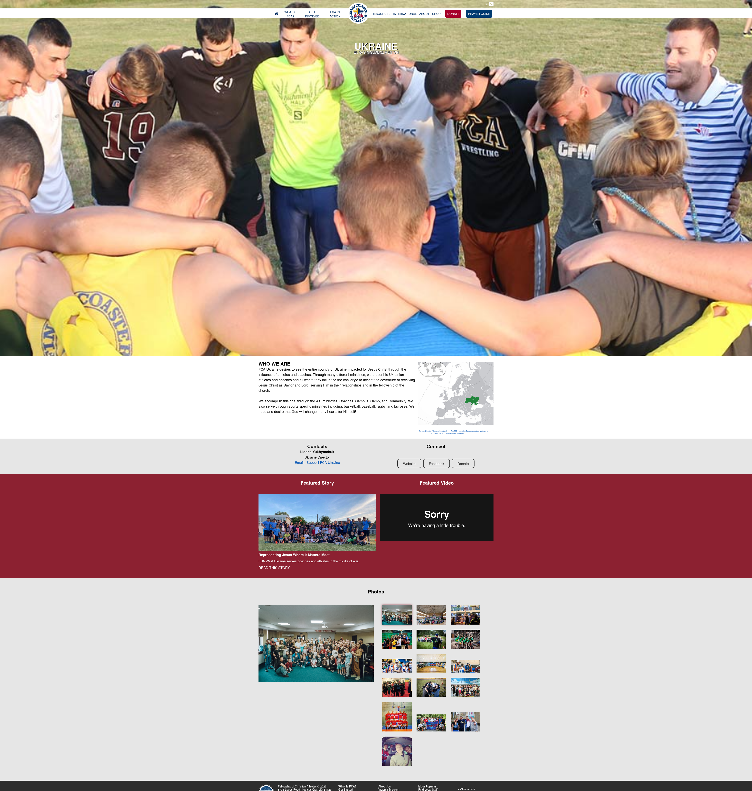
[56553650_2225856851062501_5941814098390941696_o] (431, 615)
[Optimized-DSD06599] (396, 615)
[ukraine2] (396, 751)
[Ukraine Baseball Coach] (465, 666)
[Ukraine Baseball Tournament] (431, 663)
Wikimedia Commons (455, 433)
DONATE (453, 14)
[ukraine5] (465, 687)
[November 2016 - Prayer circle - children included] (396, 687)
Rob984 (454, 431)
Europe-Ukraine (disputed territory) (433, 431)
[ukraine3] (431, 687)
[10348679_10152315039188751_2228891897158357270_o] (431, 639)
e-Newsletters (466, 789)
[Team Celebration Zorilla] (465, 639)
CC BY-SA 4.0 (437, 433)
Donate (463, 463)
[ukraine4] (465, 722)
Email (299, 462)
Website (409, 463)
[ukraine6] (431, 722)
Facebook (436, 463)
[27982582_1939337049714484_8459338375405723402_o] (396, 639)
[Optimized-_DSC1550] (465, 615)
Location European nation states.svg (473, 431)
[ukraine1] (396, 716)
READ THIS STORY (274, 567)
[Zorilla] (396, 666)
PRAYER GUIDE (479, 14)
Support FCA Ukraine (323, 462)
